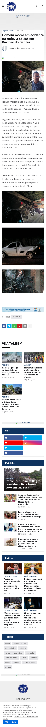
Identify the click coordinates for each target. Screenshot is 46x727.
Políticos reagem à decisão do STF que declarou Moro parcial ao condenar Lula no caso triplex (33, 585)
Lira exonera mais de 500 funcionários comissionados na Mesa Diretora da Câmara (32, 619)
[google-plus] (32, 448)
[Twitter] (9, 326)
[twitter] (32, 437)
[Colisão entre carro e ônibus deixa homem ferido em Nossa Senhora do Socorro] (12, 389)
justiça (24, 658)
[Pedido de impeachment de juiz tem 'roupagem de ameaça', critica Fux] (13, 568)
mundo (16, 662)
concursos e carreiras (13, 653)
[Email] (24, 326)
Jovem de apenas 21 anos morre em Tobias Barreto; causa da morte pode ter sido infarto (30, 527)
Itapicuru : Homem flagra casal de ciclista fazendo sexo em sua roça (23, 484)
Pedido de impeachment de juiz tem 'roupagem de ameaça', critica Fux (12, 585)
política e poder (30, 662)
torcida (8, 667)
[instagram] (32, 442)
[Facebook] (4, 326)
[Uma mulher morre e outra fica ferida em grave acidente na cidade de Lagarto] (10, 542)
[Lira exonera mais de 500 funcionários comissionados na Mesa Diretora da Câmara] (33, 603)
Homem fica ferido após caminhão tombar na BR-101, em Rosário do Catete (33, 372)
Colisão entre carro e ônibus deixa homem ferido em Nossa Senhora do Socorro (11, 404)
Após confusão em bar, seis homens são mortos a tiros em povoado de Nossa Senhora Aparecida (30, 499)
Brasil (7, 643)
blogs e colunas (20, 643)
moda (7, 662)
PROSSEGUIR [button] (10, 722)
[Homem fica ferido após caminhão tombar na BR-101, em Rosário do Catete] (34, 357)
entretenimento (11, 658)
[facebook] (13, 437)
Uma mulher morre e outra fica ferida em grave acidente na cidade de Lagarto (28, 542)
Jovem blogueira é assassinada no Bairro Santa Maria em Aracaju (29, 514)
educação (30, 653)
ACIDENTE (18, 31)
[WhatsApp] (14, 326)
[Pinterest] (19, 326)
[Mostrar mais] (30, 326)
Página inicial (7, 31)
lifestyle (34, 658)
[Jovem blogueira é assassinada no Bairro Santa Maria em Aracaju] (10, 515)
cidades (23, 648)
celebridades (10, 648)
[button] (3, 6)
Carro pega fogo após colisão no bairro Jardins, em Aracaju (10, 371)
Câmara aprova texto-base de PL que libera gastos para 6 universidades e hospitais (12, 619)
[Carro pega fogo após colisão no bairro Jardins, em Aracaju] (12, 357)
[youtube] (13, 442)
